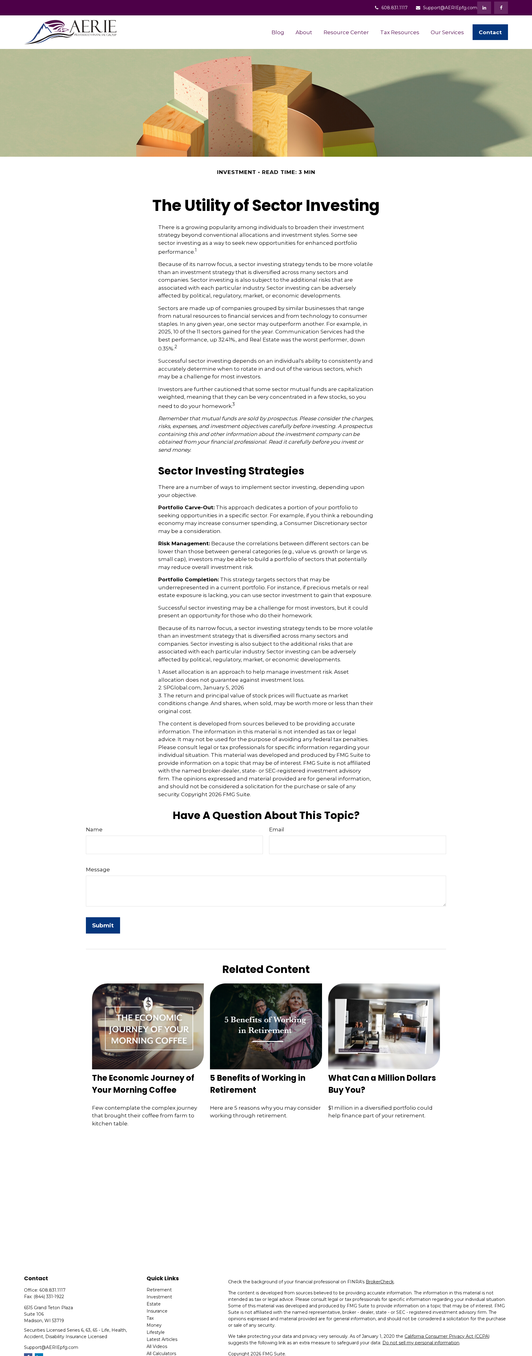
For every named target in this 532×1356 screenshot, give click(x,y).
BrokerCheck (380, 1282)
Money (154, 1325)
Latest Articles (162, 1339)
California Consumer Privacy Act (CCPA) (447, 1336)
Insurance (157, 1311)
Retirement (159, 1290)
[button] (278, 32)
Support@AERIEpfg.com (450, 7)
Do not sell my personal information (420, 1343)
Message (98, 869)
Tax (150, 1318)
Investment (159, 1297)
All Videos (157, 1346)
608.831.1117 (394, 7)
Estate (154, 1304)
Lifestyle (156, 1332)
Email (276, 829)
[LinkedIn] (484, 8)
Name (94, 829)
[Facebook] (501, 8)
